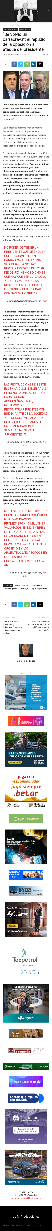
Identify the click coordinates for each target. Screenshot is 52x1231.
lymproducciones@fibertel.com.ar (26, 1198)
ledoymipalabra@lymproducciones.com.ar (22, 1225)
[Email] (40, 64)
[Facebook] (14, 64)
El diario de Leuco (12, 54)
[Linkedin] (33, 64)
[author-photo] (26, 657)
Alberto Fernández (21, 585)
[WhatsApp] (27, 64)
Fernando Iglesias (10, 589)
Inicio (5, 25)
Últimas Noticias (25, 29)
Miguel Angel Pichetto (39, 589)
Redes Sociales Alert (17, 25)
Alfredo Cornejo (37, 585)
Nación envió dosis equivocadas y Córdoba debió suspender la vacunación (38, 625)
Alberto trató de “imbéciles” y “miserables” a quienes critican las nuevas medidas (13, 627)
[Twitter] (20, 64)
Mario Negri (24, 589)
